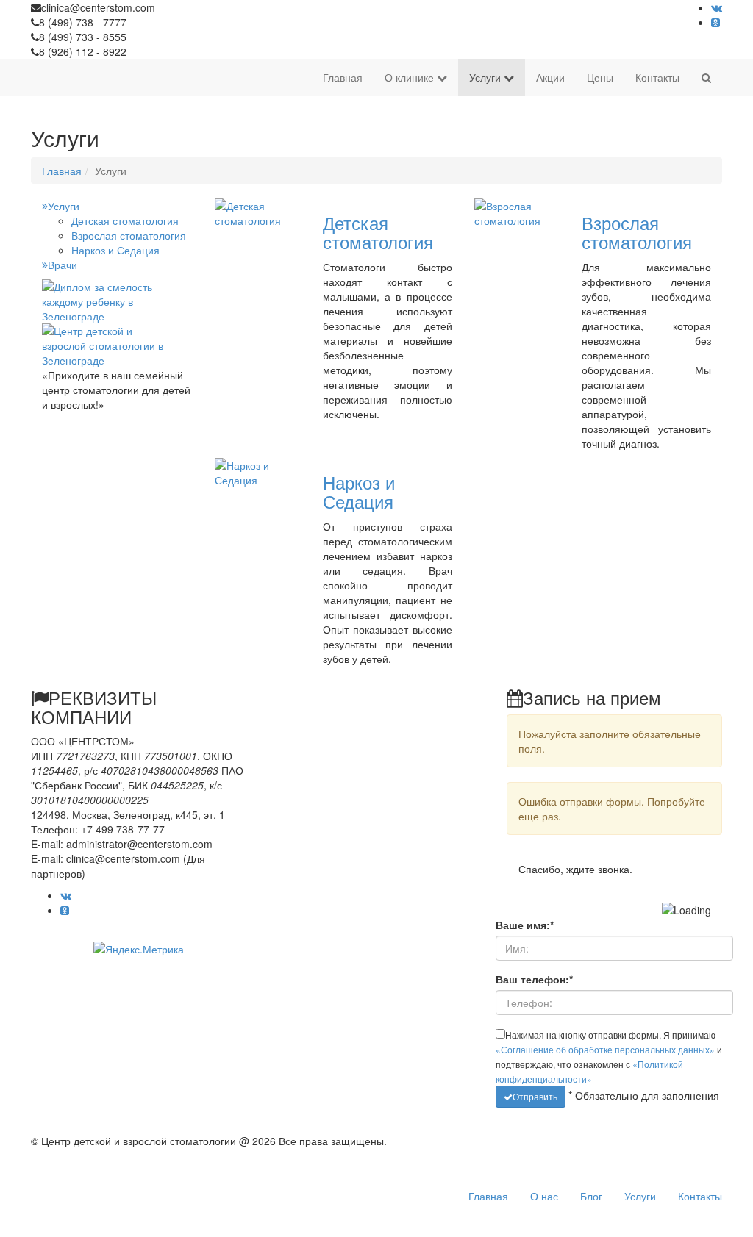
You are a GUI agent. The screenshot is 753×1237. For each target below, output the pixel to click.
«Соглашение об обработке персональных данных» (605, 1049)
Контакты (657, 77)
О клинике (411, 77)
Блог (591, 1195)
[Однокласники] (715, 22)
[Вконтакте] (716, 7)
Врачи (62, 264)
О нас (544, 1195)
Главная (343, 77)
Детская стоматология (125, 220)
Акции (550, 77)
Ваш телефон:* (534, 979)
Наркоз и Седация (115, 250)
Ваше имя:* (525, 924)
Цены (600, 77)
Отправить (535, 1096)
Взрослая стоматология (128, 235)
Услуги (486, 77)
